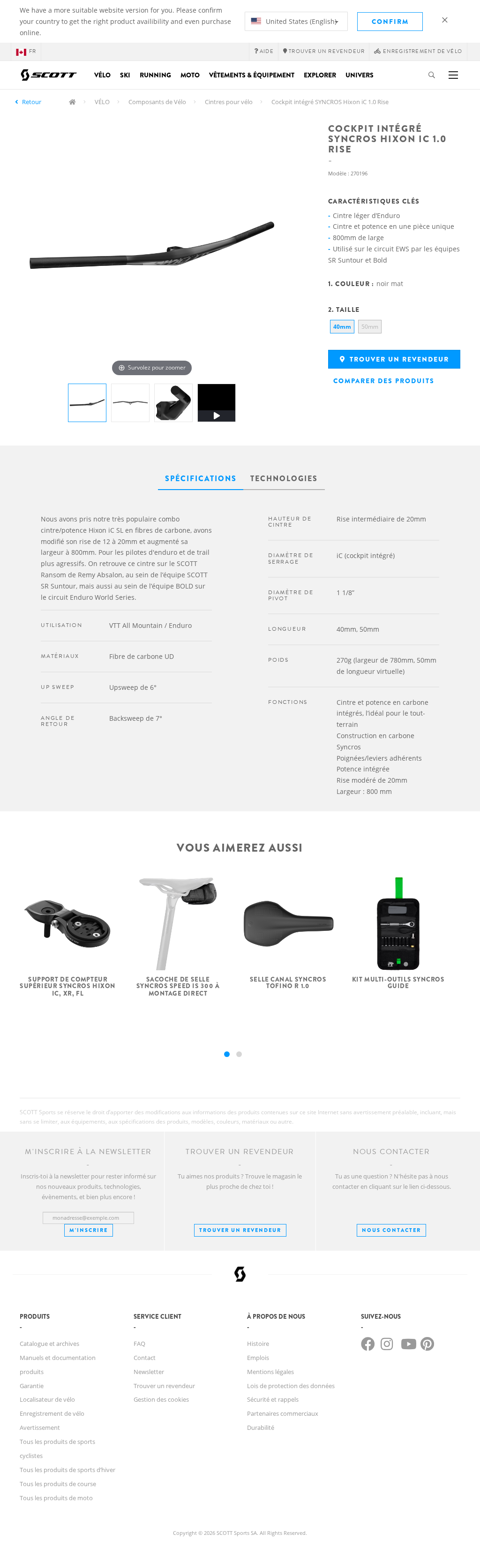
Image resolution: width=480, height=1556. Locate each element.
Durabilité (260, 1427)
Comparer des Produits (384, 380)
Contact (145, 1357)
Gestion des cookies (161, 1399)
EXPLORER (320, 75)
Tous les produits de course (58, 1484)
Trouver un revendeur (398, 359)
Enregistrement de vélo (52, 1413)
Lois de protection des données (291, 1386)
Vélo (102, 75)
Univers (359, 75)
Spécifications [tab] (201, 478)
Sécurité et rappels (273, 1399)
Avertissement (40, 1427)
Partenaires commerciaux (282, 1413)
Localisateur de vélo (47, 1399)
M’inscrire (88, 1230)
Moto (190, 75)
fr (32, 51)
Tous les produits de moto (56, 1498)
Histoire (258, 1343)
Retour (31, 102)
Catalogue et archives (49, 1343)
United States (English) (300, 21)
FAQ (139, 1343)
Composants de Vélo (157, 102)
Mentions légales (270, 1371)
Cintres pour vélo (229, 102)
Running (155, 75)
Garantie (32, 1386)
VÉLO (102, 102)
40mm (342, 327)
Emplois (258, 1357)
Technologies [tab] (284, 478)
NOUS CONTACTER (391, 1230)
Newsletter (149, 1371)
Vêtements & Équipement (251, 75)
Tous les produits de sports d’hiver (67, 1469)
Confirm (390, 21)
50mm (369, 327)
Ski (125, 75)
